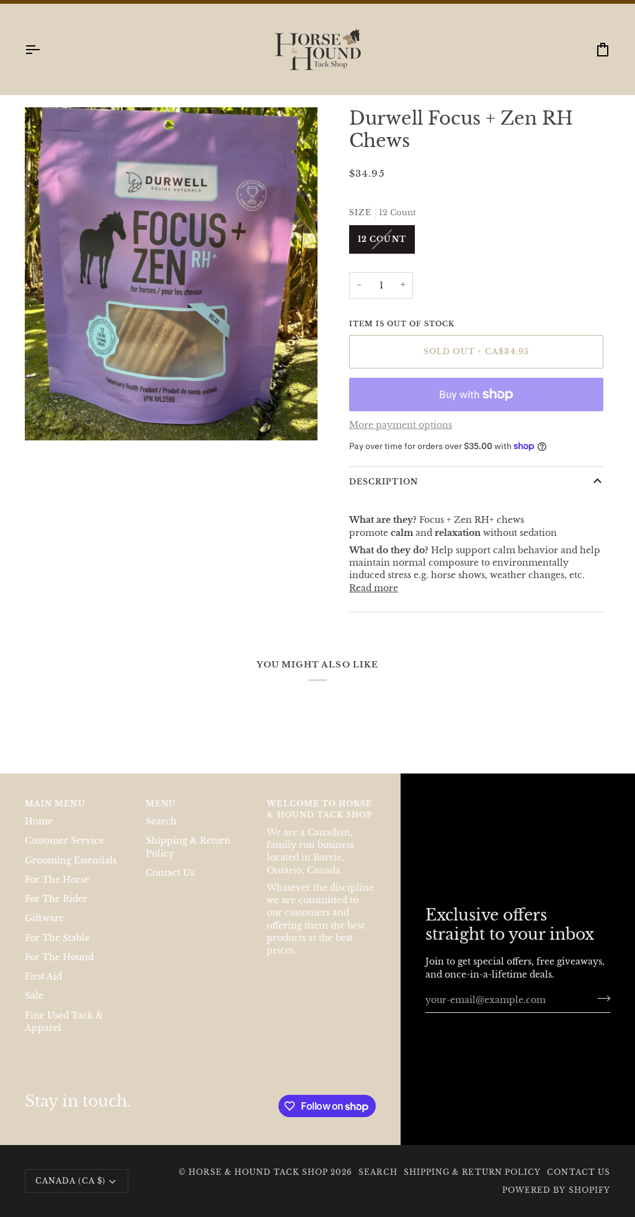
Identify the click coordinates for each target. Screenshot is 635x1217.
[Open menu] (43, 61)
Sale (34, 1007)
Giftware (44, 930)
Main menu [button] (55, 815)
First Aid (43, 988)
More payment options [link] (400, 437)
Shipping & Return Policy (472, 1183)
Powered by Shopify (556, 1201)
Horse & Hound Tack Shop (260, 1183)
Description (383, 493)
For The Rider (56, 911)
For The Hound (59, 969)
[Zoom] (48, 429)
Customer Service (64, 852)
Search (161, 833)
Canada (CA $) (70, 1192)
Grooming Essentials (71, 872)
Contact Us (170, 885)
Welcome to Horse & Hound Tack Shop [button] (320, 821)
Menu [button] (161, 815)
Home (39, 833)
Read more (373, 600)
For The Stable (57, 950)
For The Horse (57, 891)
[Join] (600, 1010)
